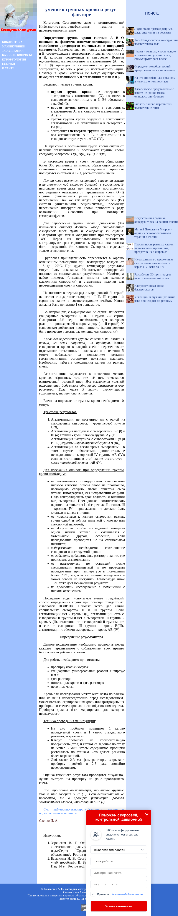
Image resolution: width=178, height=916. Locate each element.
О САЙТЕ (8, 68)
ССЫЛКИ (8, 63)
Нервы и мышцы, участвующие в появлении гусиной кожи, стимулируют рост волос (155, 55)
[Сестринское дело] (18, 39)
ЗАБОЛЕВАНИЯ (12, 50)
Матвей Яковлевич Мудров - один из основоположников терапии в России (153, 233)
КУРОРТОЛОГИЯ (14, 59)
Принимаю (120, 894)
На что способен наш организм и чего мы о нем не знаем (154, 79)
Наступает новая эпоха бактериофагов (149, 287)
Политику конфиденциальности (127, 894)
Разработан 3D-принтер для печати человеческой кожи (152, 276)
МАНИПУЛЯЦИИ (13, 46)
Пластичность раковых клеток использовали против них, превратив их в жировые (153, 248)
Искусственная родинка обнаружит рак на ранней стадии (156, 219)
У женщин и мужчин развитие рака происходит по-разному (154, 298)
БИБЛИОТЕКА (12, 42)
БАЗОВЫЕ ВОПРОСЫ (17, 55)
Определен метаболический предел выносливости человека (154, 68)
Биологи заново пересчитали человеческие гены (153, 105)
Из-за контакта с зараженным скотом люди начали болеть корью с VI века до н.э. (153, 263)
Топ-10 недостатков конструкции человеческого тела (156, 41)
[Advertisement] (18, 147)
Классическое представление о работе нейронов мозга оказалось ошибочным (154, 92)
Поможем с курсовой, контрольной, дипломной (119, 817)
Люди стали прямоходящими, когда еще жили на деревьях (153, 30)
